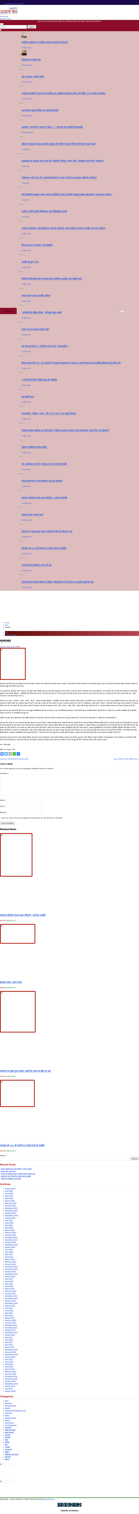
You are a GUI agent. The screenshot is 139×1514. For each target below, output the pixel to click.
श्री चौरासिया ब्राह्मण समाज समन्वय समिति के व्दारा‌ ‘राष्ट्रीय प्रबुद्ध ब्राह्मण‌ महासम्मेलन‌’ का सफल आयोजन (67, 194)
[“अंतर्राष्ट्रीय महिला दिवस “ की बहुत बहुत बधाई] (24, 305)
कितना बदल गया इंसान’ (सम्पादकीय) (37, 245)
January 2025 (10, 1235)
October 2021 (10, 1330)
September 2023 (11, 1274)
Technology (9, 1423)
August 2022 (10, 1306)
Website (3, 812)
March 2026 (9, 1201)
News (71, 21)
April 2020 (9, 1367)
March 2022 (9, 1318)
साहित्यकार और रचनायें (11, 1454)
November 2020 (11, 1349)
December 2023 (11, 1267)
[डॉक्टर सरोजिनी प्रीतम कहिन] (24, 440)
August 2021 (10, 1335)
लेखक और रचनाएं (64, 21)
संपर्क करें (98, 21)
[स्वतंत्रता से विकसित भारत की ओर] (24, 558)
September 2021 (11, 1332)
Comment (4, 773)
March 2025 (9, 1230)
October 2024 (10, 1242)
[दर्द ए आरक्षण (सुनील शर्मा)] (24, 69)
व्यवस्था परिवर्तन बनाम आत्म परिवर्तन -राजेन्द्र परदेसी (44, 497)
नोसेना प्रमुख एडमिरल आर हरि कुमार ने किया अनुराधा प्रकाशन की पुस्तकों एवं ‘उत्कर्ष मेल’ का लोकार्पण (65, 430)
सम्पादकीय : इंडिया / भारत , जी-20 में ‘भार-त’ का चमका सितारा (49, 413)
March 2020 (10, 1369)
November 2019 (11, 1379)
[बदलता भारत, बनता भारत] (24, 507)
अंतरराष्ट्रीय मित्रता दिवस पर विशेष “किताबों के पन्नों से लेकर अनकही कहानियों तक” (58, 582)
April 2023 (9, 1286)
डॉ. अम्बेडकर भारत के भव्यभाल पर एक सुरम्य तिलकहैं (44, 464)
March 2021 (9, 1347)
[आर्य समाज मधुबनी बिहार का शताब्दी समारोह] (24, 103)
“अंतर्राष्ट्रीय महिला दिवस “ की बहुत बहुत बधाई (41, 312)
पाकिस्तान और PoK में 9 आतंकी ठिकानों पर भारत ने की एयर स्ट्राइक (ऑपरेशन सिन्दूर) (59, 177)
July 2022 (9, 1308)
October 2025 (10, 1213)
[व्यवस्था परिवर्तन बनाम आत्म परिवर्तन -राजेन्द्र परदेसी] (24, 490)
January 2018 (10, 1391)
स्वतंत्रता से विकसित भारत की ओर (36, 565)
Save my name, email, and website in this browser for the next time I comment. (32, 818)
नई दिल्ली (7, 1437)
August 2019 (10, 1386)
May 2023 (9, 1284)
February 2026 (10, 1203)
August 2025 (10, 1218)
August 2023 (10, 1276)
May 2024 (9, 1254)
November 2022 (11, 1298)
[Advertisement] (69, 606)
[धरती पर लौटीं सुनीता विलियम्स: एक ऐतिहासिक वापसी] (24, 204)
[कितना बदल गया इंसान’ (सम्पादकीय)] (24, 238)
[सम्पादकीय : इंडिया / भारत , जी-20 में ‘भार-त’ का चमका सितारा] (24, 406)
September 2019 (11, 1384)
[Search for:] (13, 27)
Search (2, 1155)
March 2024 (10, 1259)
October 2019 (10, 1381)
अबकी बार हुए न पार (30, 261)
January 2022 (10, 1323)
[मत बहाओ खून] (24, 389)
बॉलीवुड (7, 1442)
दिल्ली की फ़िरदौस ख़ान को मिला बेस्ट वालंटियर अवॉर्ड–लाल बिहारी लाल (52, 278)
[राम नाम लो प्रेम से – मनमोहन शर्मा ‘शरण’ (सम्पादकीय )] (24, 339)
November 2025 (11, 1211)
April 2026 (9, 1198)
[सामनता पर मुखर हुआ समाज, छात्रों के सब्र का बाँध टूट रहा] (24, 524)
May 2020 (9, 1364)
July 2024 (9, 1250)
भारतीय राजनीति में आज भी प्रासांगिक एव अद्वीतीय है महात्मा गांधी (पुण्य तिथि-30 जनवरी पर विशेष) (64, 93)
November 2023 (11, 1269)
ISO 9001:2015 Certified (14, 4)
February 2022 (10, 1320)
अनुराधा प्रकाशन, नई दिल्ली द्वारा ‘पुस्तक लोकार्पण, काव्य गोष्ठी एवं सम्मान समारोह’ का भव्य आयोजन (63, 228)
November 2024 (11, 1240)
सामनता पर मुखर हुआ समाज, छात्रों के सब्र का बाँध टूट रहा (47, 531)
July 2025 (9, 1220)
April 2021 (9, 1345)
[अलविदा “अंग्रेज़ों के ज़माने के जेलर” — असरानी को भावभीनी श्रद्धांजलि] (24, 120)
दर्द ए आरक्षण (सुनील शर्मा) (33, 76)
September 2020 (11, 1354)
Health (7, 1408)
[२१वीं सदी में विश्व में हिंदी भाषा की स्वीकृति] (24, 372)
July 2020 (9, 1359)
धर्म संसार (7, 1435)
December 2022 (11, 1296)
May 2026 (9, 1196)
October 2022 (10, 1301)
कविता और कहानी (78, 21)
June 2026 (9, 1193)
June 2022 (9, 1310)
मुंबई (6, 1445)
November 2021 (11, 1328)
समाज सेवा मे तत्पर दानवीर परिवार (36, 295)
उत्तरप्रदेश (8, 1428)
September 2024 (11, 1245)
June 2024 (9, 1252)
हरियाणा (7, 1459)
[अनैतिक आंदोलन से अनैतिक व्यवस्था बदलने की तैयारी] (24, 37)
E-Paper (87, 21)
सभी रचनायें (8, 1450)
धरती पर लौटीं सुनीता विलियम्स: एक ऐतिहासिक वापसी (44, 211)
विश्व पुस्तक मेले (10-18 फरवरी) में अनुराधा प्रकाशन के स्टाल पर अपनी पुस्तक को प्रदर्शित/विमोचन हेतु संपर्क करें (71, 362)
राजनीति (7, 1447)
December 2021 (11, 1325)
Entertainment (10, 1406)
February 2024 (10, 1262)
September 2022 (11, 1303)
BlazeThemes (49, 1499)
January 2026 (10, 1206)
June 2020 (9, 1362)
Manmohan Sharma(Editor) (48, 21)
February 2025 (10, 1232)
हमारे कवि (7, 1457)
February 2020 (10, 1371)
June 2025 (9, 1223)
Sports (92, 21)
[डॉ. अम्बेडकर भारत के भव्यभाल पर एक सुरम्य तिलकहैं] (24, 457)
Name (3, 800)
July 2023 (9, 1279)
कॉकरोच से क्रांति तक (31, 59)
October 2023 (10, 1271)
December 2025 (11, 1208)
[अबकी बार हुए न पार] (24, 254)
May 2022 (9, 1313)
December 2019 (11, 1376)
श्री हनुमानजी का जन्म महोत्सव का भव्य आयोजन (42, 480)
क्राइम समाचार (9, 1433)
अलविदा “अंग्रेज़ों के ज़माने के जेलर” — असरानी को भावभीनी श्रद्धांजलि (52, 127)
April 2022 (9, 1315)
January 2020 (10, 1374)
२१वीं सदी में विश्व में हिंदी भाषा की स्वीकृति (39, 379)
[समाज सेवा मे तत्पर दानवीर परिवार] (24, 288)
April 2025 (9, 1228)
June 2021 (9, 1340)
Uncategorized (10, 1425)
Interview (8, 1413)
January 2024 (10, 1264)
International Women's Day (15, 1411)
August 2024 (10, 1247)
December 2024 (11, 1237)
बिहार (6, 1440)
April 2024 (9, 1257)
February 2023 (10, 1291)
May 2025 (9, 1225)
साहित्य (7, 1452)
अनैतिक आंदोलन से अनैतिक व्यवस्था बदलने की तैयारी (45, 42)
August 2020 (10, 1357)
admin (2, 647)
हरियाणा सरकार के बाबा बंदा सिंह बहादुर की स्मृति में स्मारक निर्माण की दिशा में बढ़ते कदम (58, 144)
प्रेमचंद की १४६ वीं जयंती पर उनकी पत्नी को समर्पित (44, 548)
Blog (6, 632)
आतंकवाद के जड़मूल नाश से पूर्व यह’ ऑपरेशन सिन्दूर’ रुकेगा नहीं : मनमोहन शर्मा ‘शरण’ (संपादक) (63, 160)
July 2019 (9, 1389)
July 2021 (9, 1337)
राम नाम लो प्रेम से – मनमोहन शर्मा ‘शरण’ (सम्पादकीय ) (45, 346)
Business (8, 1403)
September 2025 (11, 1215)
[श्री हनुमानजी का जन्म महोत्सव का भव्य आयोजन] (24, 473)
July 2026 (9, 1191)
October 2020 (10, 1352)
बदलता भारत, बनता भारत (32, 514)
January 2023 (10, 1293)
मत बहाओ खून (28, 396)
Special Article (10, 635)
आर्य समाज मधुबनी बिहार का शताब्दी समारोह (40, 110)
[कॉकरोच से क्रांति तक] (24, 55)
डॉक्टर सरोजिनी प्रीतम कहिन (34, 447)
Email (2, 806)
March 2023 (9, 1289)
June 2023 (9, 1281)
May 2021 (9, 1342)
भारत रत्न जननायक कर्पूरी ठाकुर (35, 329)
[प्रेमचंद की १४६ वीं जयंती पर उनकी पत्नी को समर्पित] (24, 541)
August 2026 (10, 1189)
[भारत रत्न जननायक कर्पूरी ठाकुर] (24, 322)
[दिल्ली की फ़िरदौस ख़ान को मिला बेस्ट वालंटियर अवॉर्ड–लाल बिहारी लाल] (24, 271)
